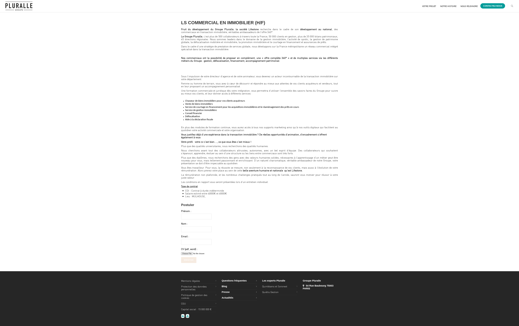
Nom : (184, 223)
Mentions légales (190, 280)
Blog (224, 286)
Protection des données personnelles (194, 288)
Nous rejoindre (469, 6)
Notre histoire (448, 6)
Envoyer (189, 260)
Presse (226, 292)
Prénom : (186, 211)
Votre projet (429, 6)
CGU (183, 303)
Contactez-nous (492, 6)
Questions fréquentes (234, 280)
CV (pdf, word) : (189, 249)
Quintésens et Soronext (274, 286)
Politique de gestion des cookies (194, 296)
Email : (185, 236)
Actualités (227, 297)
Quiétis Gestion (270, 292)
